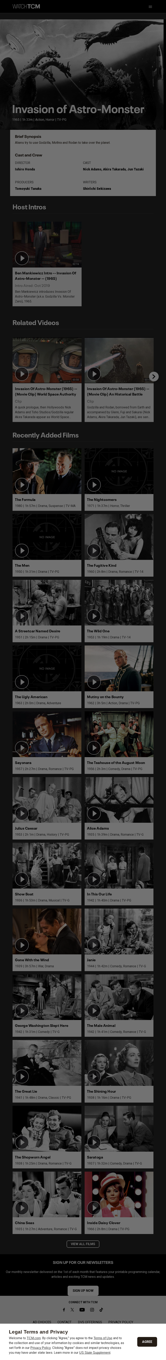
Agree (147, 1342)
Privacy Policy (40, 1348)
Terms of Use (103, 1338)
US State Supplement (94, 1352)
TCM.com (34, 1338)
